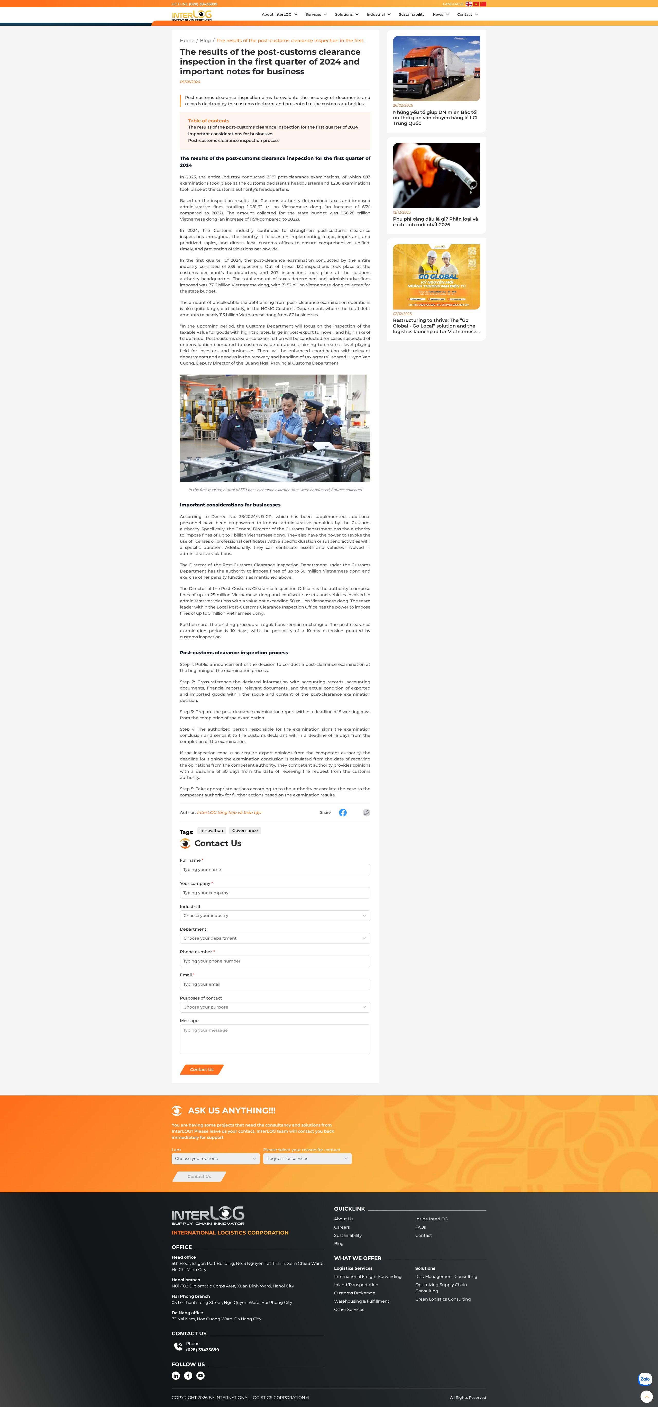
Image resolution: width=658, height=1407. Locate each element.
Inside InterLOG (431, 1219)
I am (176, 1149)
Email (187, 975)
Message (189, 1020)
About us (343, 1219)
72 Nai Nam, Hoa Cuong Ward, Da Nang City (216, 1319)
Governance (245, 830)
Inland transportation (356, 1284)
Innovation (211, 830)
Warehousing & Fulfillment (361, 1301)
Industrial (190, 906)
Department (193, 929)
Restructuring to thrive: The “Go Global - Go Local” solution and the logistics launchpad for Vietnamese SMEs (434, 326)
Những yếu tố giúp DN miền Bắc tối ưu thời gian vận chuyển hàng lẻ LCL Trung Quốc (436, 118)
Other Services (349, 1309)
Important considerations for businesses (230, 133)
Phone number (197, 951)
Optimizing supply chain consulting (441, 1287)
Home (187, 40)
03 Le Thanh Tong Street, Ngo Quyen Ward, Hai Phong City (232, 1302)
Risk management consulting (446, 1276)
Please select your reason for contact (302, 1149)
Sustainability (348, 1235)
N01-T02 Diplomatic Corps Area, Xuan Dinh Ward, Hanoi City (233, 1286)
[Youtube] (200, 1376)
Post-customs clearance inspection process (233, 140)
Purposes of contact (201, 998)
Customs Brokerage (354, 1293)
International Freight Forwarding (368, 1276)
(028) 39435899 (203, 4)
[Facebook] (188, 1376)
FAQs (420, 1227)
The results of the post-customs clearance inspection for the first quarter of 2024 (273, 127)
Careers (342, 1227)
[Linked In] (176, 1376)
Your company (196, 883)
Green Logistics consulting (443, 1299)
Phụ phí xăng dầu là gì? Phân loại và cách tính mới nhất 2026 (435, 222)
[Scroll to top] (647, 1397)
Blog (205, 40)
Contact (423, 1235)
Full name (191, 860)
